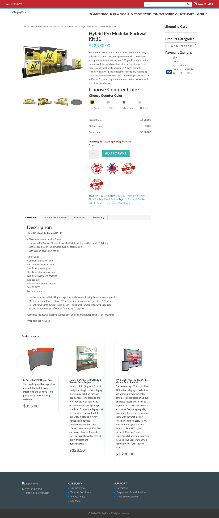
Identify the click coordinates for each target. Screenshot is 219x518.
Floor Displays (35, 27)
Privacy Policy (77, 497)
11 (125, 199)
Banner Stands (98, 14)
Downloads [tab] (79, 218)
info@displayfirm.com (37, 493)
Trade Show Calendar (128, 497)
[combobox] (181, 44)
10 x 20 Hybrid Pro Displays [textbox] (182, 46)
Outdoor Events (141, 14)
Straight (127, 203)
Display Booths (119, 14)
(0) (202, 4)
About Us (201, 14)
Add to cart (115, 153)
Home (25, 27)
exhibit (92, 203)
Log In (211, 4)
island (114, 203)
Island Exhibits (50, 27)
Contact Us (122, 488)
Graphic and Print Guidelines (131, 492)
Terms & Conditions (80, 492)
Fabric (100, 203)
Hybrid (107, 203)
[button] (79, 64)
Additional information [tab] (55, 218)
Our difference (78, 488)
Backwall (132, 199)
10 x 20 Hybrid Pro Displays (72, 27)
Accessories (187, 14)
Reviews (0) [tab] (98, 218)
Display (141, 199)
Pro (120, 203)
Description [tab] (31, 218)
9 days (92, 145)
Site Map (75, 501)
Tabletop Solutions (165, 14)
